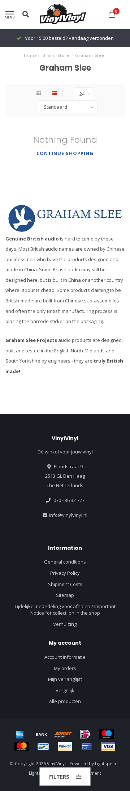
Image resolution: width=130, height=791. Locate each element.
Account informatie (65, 657)
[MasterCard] (22, 746)
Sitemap (65, 595)
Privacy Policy (65, 573)
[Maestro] (107, 734)
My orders (65, 668)
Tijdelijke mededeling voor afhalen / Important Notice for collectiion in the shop (65, 609)
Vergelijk (65, 690)
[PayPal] (65, 746)
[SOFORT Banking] (63, 734)
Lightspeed (106, 763)
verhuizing (65, 624)
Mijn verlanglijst (65, 679)
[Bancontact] (43, 746)
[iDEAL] (85, 734)
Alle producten (65, 701)
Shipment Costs (65, 584)
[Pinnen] (87, 746)
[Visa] (108, 746)
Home (30, 55)
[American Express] (20, 734)
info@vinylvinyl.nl (68, 515)
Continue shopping (65, 153)
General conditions (65, 561)
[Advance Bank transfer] (41, 734)
